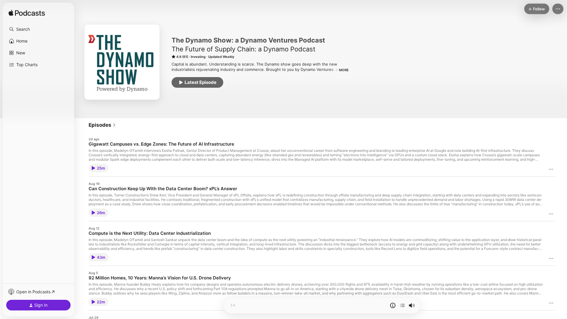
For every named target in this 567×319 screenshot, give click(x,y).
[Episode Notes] (392, 305)
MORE (344, 70)
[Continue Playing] (402, 305)
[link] (102, 125)
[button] (38, 29)
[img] (27, 13)
